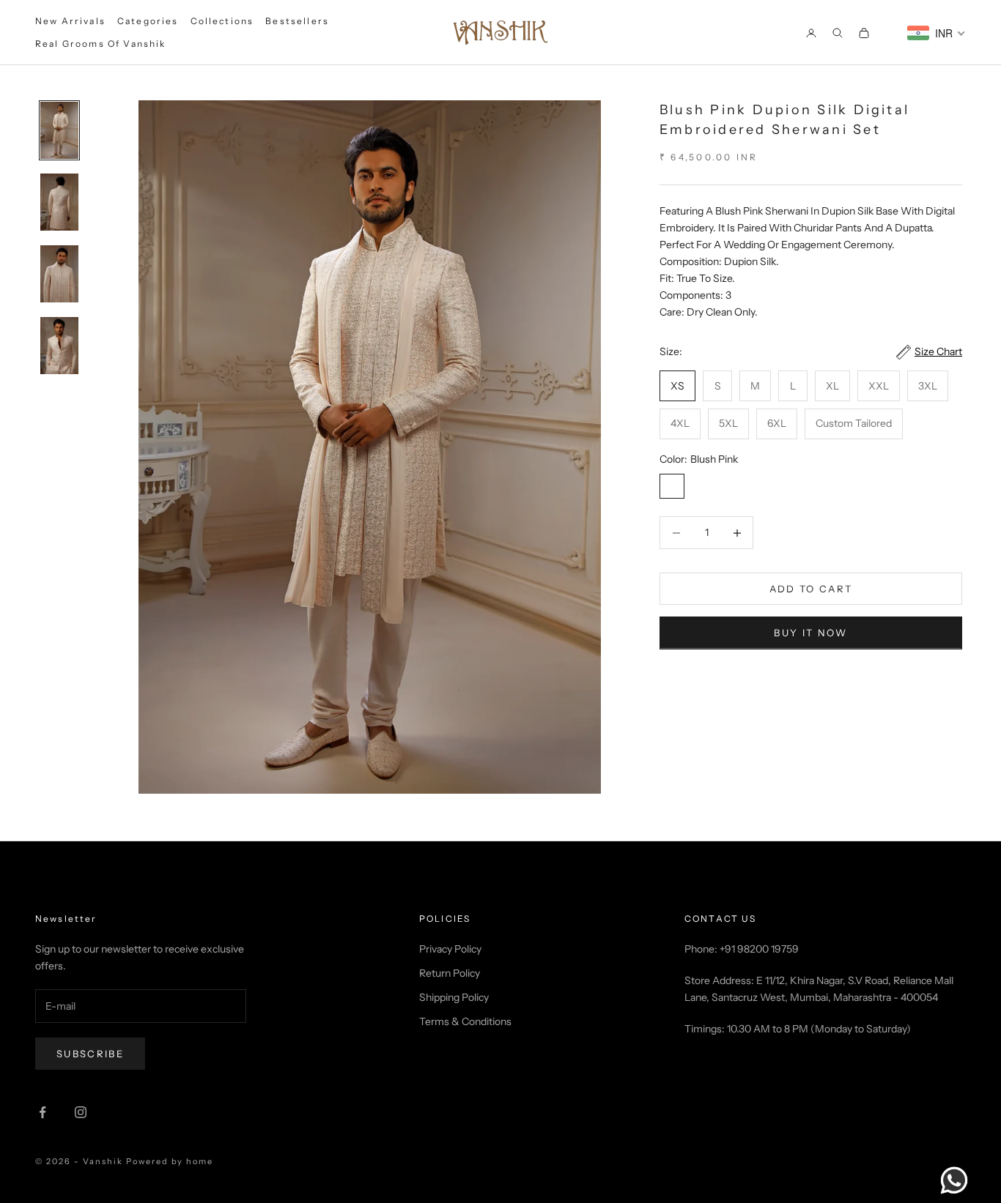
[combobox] (936, 33)
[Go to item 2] (59, 202)
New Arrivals (70, 20)
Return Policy (449, 973)
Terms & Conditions (465, 1021)
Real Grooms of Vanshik (100, 43)
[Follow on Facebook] (42, 1112)
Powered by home (170, 1161)
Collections (222, 20)
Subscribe (90, 1053)
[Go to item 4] (59, 346)
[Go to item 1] (59, 130)
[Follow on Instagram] (80, 1112)
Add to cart (811, 589)
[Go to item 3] (59, 274)
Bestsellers (297, 20)
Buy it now (810, 632)
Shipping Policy (454, 997)
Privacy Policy (450, 949)
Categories (148, 20)
